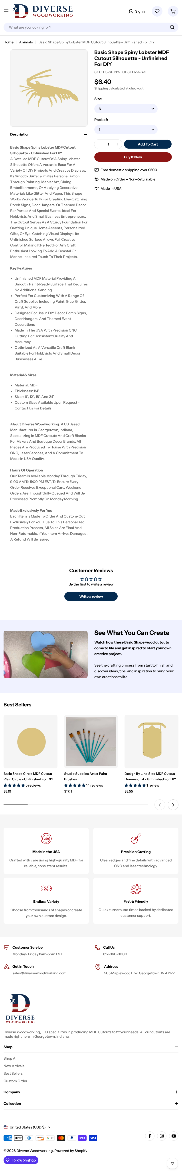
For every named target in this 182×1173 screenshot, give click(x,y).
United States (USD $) (28, 1127)
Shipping (101, 88)
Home (9, 42)
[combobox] (91, 27)
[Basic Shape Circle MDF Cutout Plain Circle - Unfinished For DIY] (30, 741)
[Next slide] (173, 804)
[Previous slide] (159, 804)
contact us (24, 408)
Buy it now (133, 157)
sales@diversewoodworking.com (39, 973)
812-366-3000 (115, 954)
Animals (26, 42)
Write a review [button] (91, 596)
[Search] (172, 27)
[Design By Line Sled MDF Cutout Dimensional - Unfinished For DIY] (151, 741)
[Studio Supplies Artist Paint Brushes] (91, 741)
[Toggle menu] (6, 11)
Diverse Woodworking (34, 1150)
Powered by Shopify (70, 1150)
